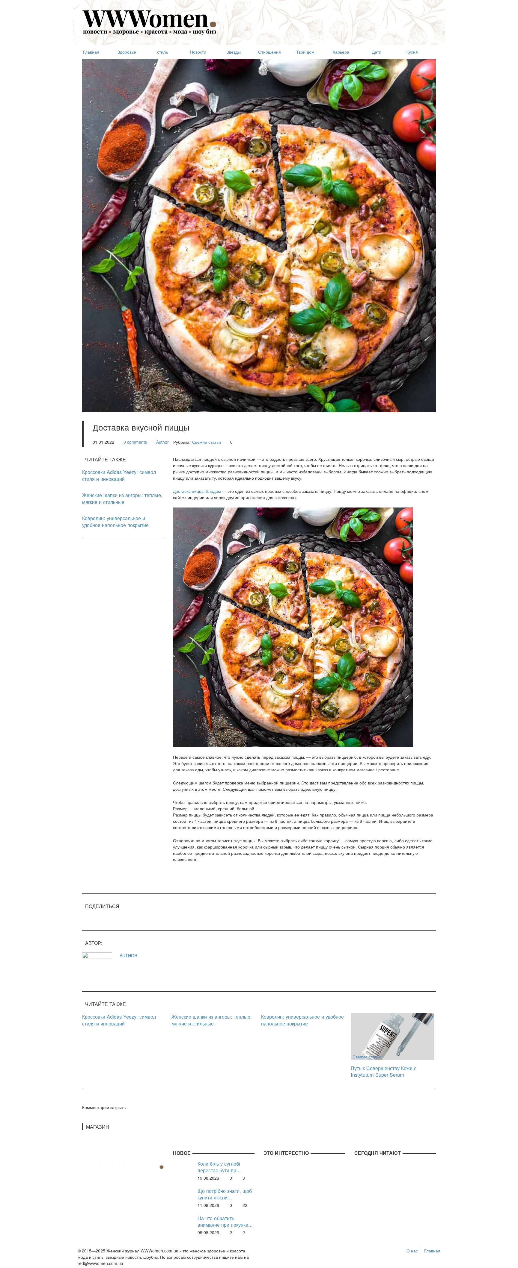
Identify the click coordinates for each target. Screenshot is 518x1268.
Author (162, 442)
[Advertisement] (327, 19)
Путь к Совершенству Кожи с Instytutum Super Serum (383, 1071)
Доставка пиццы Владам (197, 491)
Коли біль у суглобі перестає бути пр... (219, 1167)
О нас (412, 1251)
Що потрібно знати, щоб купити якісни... (225, 1194)
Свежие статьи (206, 442)
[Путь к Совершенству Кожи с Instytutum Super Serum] (392, 1036)
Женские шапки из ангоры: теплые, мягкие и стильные (122, 498)
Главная (432, 1251)
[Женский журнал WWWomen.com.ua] (149, 22)
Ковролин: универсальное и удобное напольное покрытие (115, 521)
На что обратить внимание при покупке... (225, 1221)
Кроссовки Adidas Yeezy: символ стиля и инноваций (119, 475)
